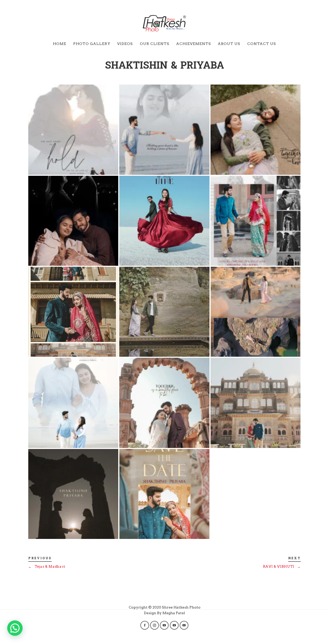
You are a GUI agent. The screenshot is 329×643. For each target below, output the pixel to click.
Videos (125, 44)
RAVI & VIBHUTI (282, 566)
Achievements (193, 44)
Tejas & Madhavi (47, 566)
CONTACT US (261, 44)
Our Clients (154, 44)
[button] (15, 628)
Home (59, 44)
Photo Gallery (92, 44)
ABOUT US (229, 44)
